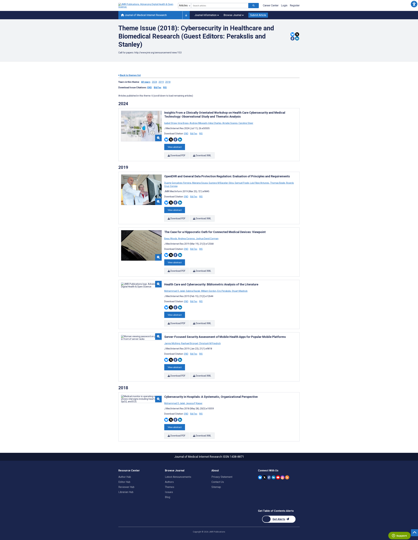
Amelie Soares (230, 123)
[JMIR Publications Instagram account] (283, 477)
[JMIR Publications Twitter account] (265, 477)
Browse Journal (232, 15)
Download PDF (177, 155)
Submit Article (258, 15)
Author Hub (124, 476)
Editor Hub (124, 482)
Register (295, 5)
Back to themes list (130, 75)
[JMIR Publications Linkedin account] (274, 477)
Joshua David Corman (206, 238)
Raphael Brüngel (190, 343)
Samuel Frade (241, 183)
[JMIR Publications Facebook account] (269, 477)
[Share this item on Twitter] (297, 34)
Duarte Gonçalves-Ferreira (178, 183)
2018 (167, 82)
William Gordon (209, 291)
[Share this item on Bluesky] (292, 34)
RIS (165, 87)
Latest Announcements (178, 476)
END (149, 87)
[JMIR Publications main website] (146, 5)
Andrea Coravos (186, 238)
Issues (169, 492)
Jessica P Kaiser (193, 403)
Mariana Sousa (200, 183)
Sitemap (216, 487)
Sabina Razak (193, 291)
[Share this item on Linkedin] (297, 38)
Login (284, 5)
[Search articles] (253, 5)
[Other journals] (186, 15)
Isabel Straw (170, 123)
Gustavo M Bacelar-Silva (221, 183)
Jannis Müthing (172, 343)
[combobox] (219, 5)
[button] (414, 4)
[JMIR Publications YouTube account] (278, 477)
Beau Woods (171, 238)
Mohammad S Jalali (174, 291)
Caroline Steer (245, 123)
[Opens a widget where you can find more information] (399, 536)
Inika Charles (215, 123)
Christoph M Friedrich (210, 343)
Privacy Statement (221, 476)
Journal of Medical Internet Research (145, 15)
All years (145, 82)
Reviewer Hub (126, 487)
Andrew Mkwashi (198, 123)
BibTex (157, 87)
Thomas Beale (278, 183)
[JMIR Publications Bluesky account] (260, 477)
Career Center (271, 5)
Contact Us (217, 482)
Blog (167, 497)
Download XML (203, 155)
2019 (161, 82)
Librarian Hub (125, 492)
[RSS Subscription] (287, 477)
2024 (154, 82)
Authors (169, 482)
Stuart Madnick (239, 291)
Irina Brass (183, 123)
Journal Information (205, 15)
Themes (169, 487)
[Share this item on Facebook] (292, 38)
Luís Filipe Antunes (259, 183)
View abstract (175, 147)
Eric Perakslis (224, 291)
